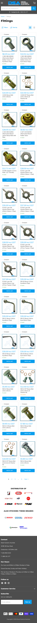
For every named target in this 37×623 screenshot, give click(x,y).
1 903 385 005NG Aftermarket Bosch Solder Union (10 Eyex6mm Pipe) (8, 58)
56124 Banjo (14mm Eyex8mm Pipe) (8, 354)
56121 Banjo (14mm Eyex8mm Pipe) (8, 319)
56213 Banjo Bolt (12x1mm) (25, 427)
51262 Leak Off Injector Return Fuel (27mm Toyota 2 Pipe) (27, 246)
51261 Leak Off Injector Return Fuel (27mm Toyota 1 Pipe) (9, 246)
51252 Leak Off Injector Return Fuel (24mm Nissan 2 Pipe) (9, 209)
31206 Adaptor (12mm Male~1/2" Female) (9, 171)
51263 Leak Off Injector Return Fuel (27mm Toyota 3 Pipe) (9, 283)
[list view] (34, 27)
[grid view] (30, 27)
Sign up (27, 602)
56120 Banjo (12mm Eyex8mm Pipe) (26, 282)
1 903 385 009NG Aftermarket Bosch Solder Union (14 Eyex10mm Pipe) (26, 58)
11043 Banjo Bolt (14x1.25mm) (7, 96)
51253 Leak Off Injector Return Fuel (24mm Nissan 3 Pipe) (27, 209)
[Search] (33, 8)
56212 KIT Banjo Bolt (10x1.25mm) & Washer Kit (26, 390)
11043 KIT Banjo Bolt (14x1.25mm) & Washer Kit (26, 96)
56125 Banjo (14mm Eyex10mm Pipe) (26, 354)
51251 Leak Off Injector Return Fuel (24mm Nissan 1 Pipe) (27, 172)
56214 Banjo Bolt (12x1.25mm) (25, 462)
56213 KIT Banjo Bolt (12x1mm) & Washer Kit (8, 462)
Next (26, 479)
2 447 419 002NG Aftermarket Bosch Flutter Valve (26, 133)
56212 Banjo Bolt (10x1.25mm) (7, 390)
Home (2, 16)
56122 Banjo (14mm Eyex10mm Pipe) (26, 319)
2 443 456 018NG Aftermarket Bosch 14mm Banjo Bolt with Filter (9, 134)
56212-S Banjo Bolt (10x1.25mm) (8, 427)
